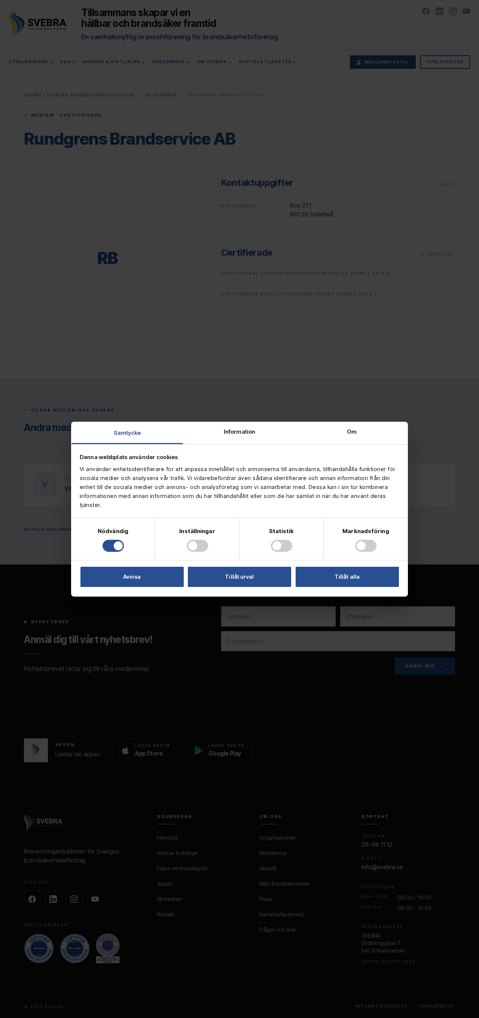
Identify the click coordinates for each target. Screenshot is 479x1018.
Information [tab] (239, 431)
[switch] (197, 546)
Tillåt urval (239, 576)
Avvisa (132, 576)
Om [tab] (352, 431)
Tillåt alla (347, 576)
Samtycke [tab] (127, 432)
